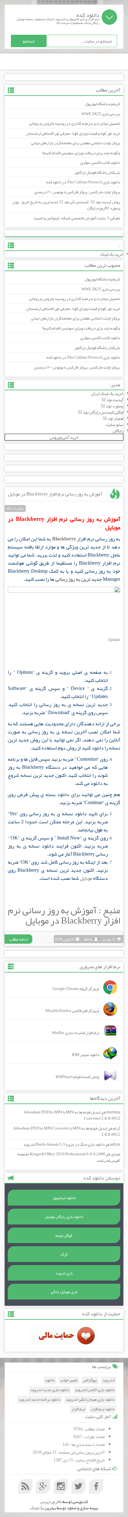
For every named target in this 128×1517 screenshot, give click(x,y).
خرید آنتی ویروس (64, 437)
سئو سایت (114, 424)
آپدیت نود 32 (112, 399)
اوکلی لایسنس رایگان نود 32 (100, 412)
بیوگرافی (90, 1380)
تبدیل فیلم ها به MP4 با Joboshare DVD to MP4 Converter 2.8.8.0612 (72, 1115)
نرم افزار (78, 1409)
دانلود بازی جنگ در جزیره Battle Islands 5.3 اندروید (64, 1144)
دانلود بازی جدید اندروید (49, 1390)
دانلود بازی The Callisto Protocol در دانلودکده (83, 182)
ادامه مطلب (18, 939)
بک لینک (37, 1507)
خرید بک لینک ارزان (107, 393)
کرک (64, 1254)
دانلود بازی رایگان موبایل (64, 1217)
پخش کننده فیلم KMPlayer (77, 1077)
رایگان (118, 430)
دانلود (50, 1380)
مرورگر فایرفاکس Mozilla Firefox (72, 1011)
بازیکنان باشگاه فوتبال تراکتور (97, 172)
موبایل (86, 878)
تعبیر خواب (68, 1380)
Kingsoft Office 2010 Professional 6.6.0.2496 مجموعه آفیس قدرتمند (68, 1157)
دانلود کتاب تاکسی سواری (100, 163)
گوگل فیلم (64, 1236)
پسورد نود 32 (112, 405)
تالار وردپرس (51, 1501)
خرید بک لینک (111, 254)
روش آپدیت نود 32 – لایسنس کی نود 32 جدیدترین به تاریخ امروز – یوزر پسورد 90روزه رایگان (66, 205)
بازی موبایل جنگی (64, 1292)
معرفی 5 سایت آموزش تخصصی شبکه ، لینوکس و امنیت (77, 218)
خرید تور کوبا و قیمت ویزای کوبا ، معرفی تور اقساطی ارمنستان (73, 133)
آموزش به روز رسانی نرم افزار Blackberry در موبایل (55, 494)
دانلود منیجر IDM (85, 1055)
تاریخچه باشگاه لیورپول (102, 104)
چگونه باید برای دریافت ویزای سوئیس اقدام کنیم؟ (81, 153)
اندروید (109, 1380)
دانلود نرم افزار (103, 1409)
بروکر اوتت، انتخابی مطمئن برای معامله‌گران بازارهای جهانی (75, 143)
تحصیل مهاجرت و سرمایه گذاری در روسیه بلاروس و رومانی (74, 123)
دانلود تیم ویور (64, 1198)
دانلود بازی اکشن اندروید (95, 1390)
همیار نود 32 (113, 418)
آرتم (116, 1128)
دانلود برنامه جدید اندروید (39, 1399)
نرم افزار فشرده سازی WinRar (75, 1033)
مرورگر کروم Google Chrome (76, 989)
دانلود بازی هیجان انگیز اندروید (90, 1399)
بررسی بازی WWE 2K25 (100, 114)
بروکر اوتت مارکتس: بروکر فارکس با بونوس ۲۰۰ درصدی (77, 192)
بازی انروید (64, 1273)
